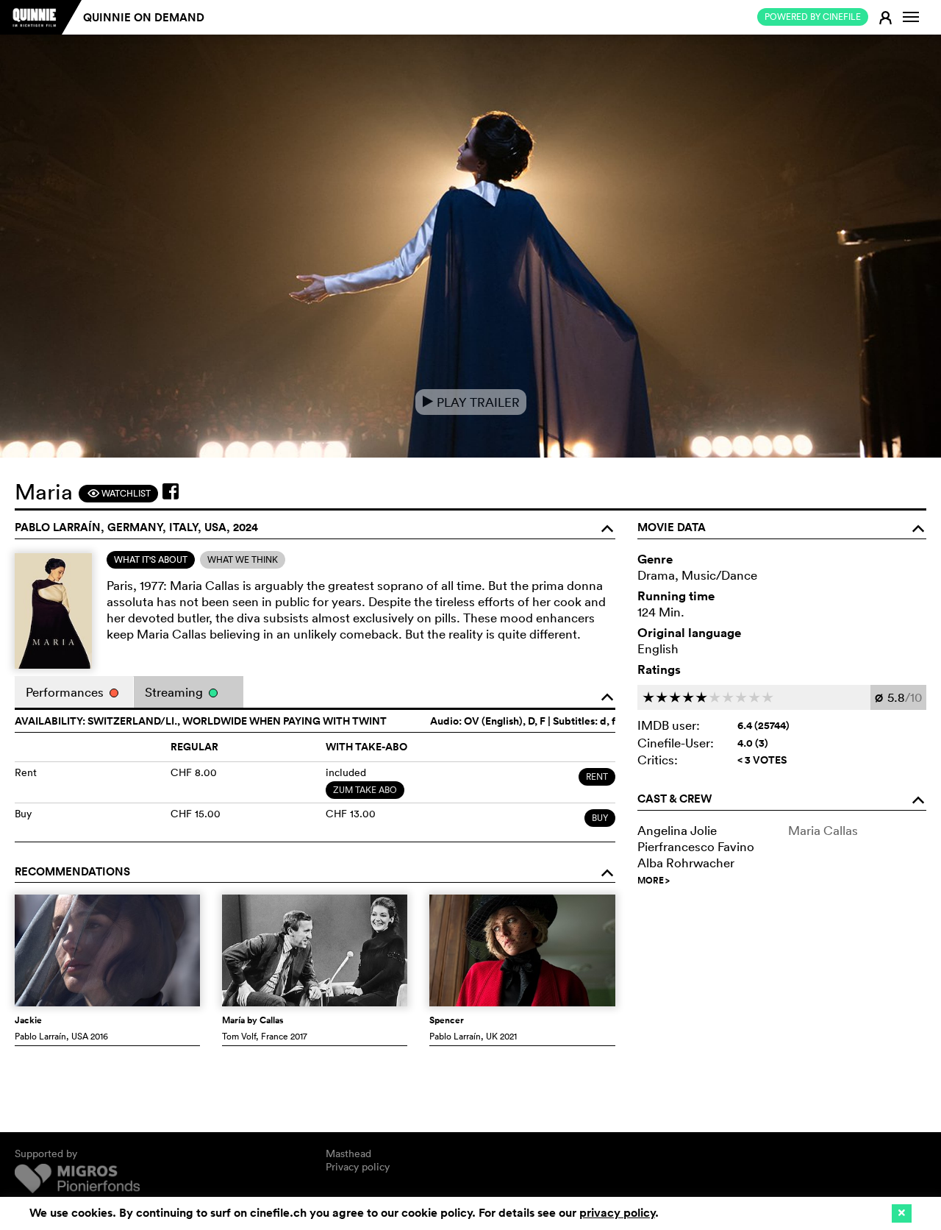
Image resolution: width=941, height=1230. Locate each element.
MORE (653, 880)
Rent (597, 776)
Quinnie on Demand (143, 17)
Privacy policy (358, 1166)
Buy (600, 817)
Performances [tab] (66, 692)
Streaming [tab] (175, 692)
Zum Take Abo (365, 789)
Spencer (446, 1020)
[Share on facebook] (170, 491)
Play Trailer (471, 402)
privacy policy (617, 1212)
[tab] (151, 560)
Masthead (348, 1153)
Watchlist (119, 493)
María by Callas (253, 1020)
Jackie (28, 1020)
